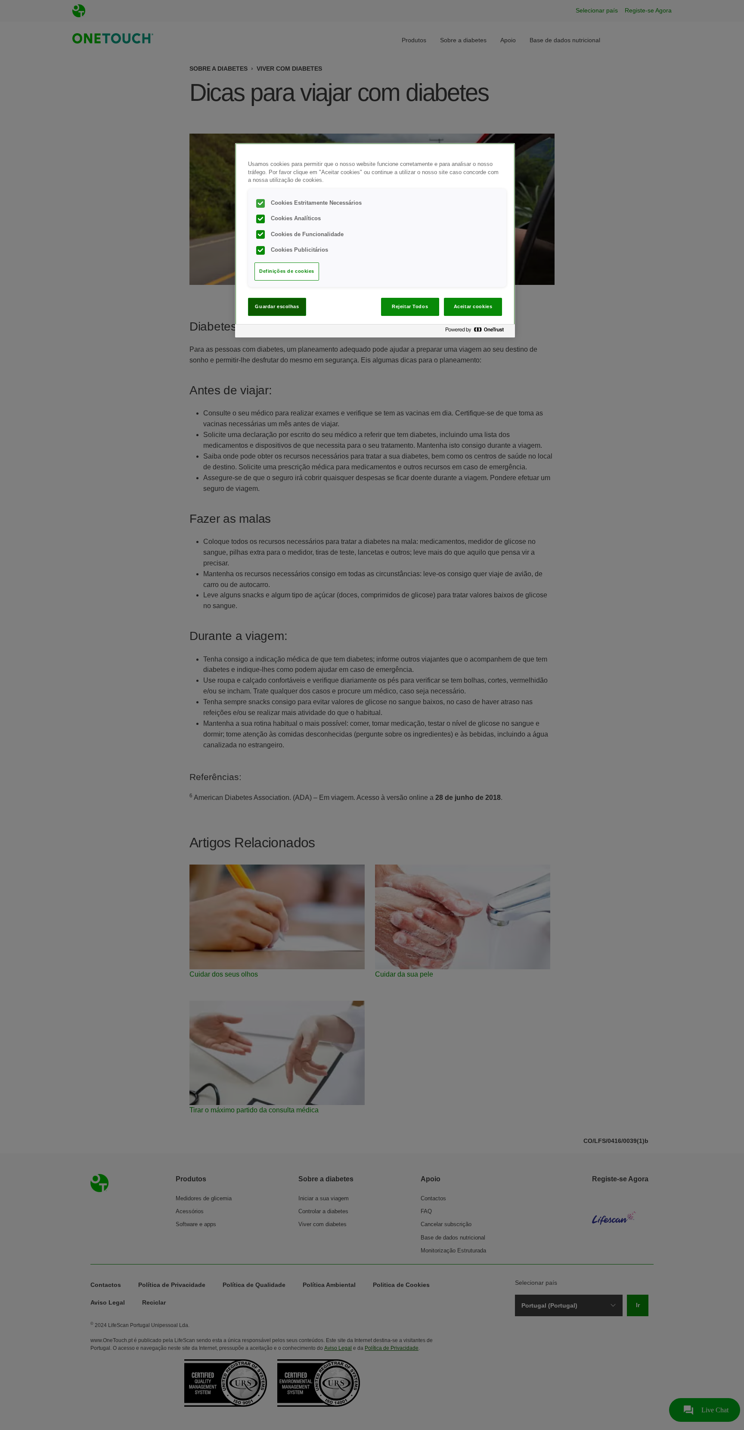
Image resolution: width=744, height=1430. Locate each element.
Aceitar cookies (473, 306)
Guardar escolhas (277, 306)
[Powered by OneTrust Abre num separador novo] (478, 332)
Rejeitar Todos (410, 306)
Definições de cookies (286, 271)
